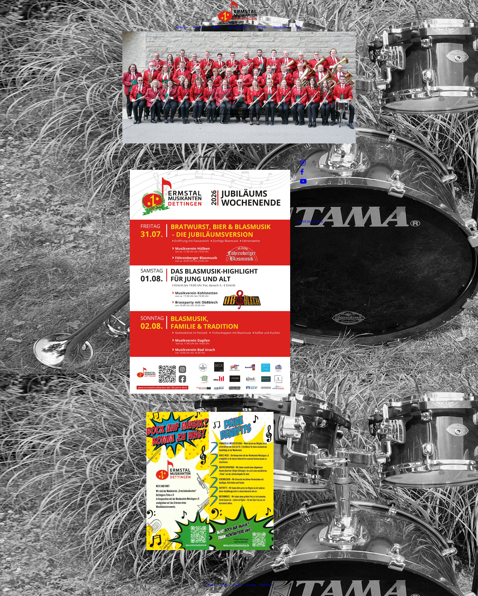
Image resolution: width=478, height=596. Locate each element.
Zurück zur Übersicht (310, 221)
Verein (197, 26)
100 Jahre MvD (237, 26)
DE (298, 26)
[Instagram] (302, 162)
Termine (216, 26)
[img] (239, 11)
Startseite (180, 26)
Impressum (280, 26)
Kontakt (261, 26)
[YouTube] (303, 181)
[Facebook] (301, 172)
